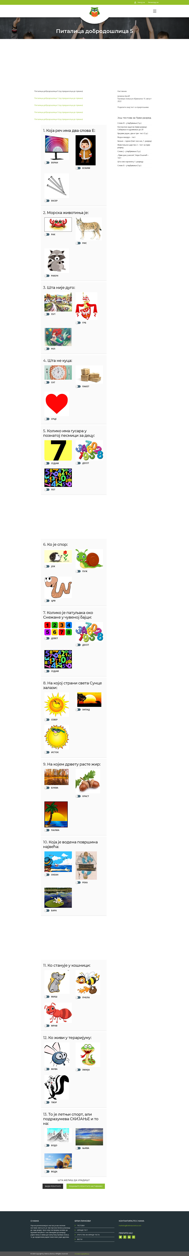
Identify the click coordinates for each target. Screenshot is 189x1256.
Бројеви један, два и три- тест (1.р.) (132, 133)
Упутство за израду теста (88, 1235)
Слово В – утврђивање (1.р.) (129, 123)
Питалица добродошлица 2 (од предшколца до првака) (58, 105)
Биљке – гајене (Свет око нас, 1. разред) (134, 141)
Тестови (80, 1225)
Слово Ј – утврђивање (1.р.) (129, 151)
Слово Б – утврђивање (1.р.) (129, 165)
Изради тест (82, 1230)
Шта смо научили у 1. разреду (130, 161)
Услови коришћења (82, 1254)
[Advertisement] (94, 55)
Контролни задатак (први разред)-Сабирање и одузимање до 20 (132, 128)
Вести (79, 1239)
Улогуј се (141, 2)
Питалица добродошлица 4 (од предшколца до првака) (58, 119)
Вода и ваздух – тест (126, 137)
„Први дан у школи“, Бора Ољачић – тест (133, 156)
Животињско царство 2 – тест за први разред (133, 146)
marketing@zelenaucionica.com (130, 1225)
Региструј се (153, 2)
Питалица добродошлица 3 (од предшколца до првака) (58, 112)
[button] (58, 149)
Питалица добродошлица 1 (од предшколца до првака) (58, 98)
